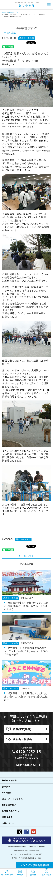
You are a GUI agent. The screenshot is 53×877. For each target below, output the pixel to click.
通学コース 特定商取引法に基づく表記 (26, 858)
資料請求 (6, 787)
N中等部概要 (34, 850)
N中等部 (5, 12)
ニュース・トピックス (12, 799)
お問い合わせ (8, 823)
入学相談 (20, 875)
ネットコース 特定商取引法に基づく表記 (26, 854)
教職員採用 (7, 817)
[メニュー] (49, 4)
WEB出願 (6, 793)
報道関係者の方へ (10, 811)
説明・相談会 (46, 875)
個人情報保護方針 (21, 850)
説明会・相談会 (9, 780)
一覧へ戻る (27, 556)
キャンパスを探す (6, 875)
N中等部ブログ (14, 12)
